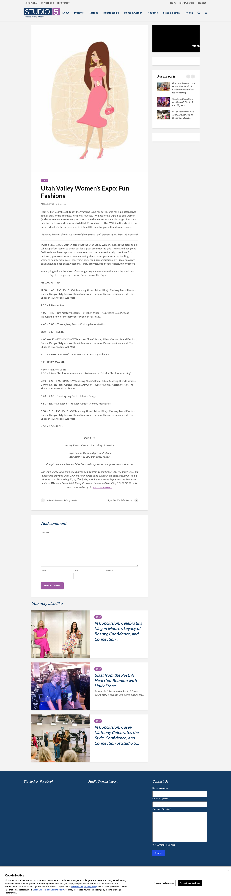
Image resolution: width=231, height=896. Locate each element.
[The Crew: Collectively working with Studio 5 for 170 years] (163, 101)
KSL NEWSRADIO (186, 3)
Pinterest (64, 3)
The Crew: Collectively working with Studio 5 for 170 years (182, 102)
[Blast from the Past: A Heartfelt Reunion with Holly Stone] (60, 685)
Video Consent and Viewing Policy (48, 889)
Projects (79, 12)
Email (76, 570)
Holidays (153, 12)
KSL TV (173, 3)
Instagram (32, 3)
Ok (227, 870)
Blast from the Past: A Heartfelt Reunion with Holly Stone (115, 680)
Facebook (48, 3)
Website (109, 570)
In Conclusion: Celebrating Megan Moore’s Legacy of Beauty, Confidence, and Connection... (118, 631)
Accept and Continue (190, 883)
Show (65, 12)
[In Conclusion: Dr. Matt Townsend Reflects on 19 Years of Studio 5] (163, 114)
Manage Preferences (164, 883)
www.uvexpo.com (102, 487)
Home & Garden (133, 12)
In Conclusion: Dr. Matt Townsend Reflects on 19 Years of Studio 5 (183, 114)
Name (44, 570)
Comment (45, 532)
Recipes (93, 12)
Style (45, 180)
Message (161, 809)
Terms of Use (77, 886)
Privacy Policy (90, 886)
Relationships (111, 12)
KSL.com (202, 3)
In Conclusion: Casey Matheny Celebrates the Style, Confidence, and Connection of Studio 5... (116, 735)
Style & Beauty (171, 12)
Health (189, 12)
